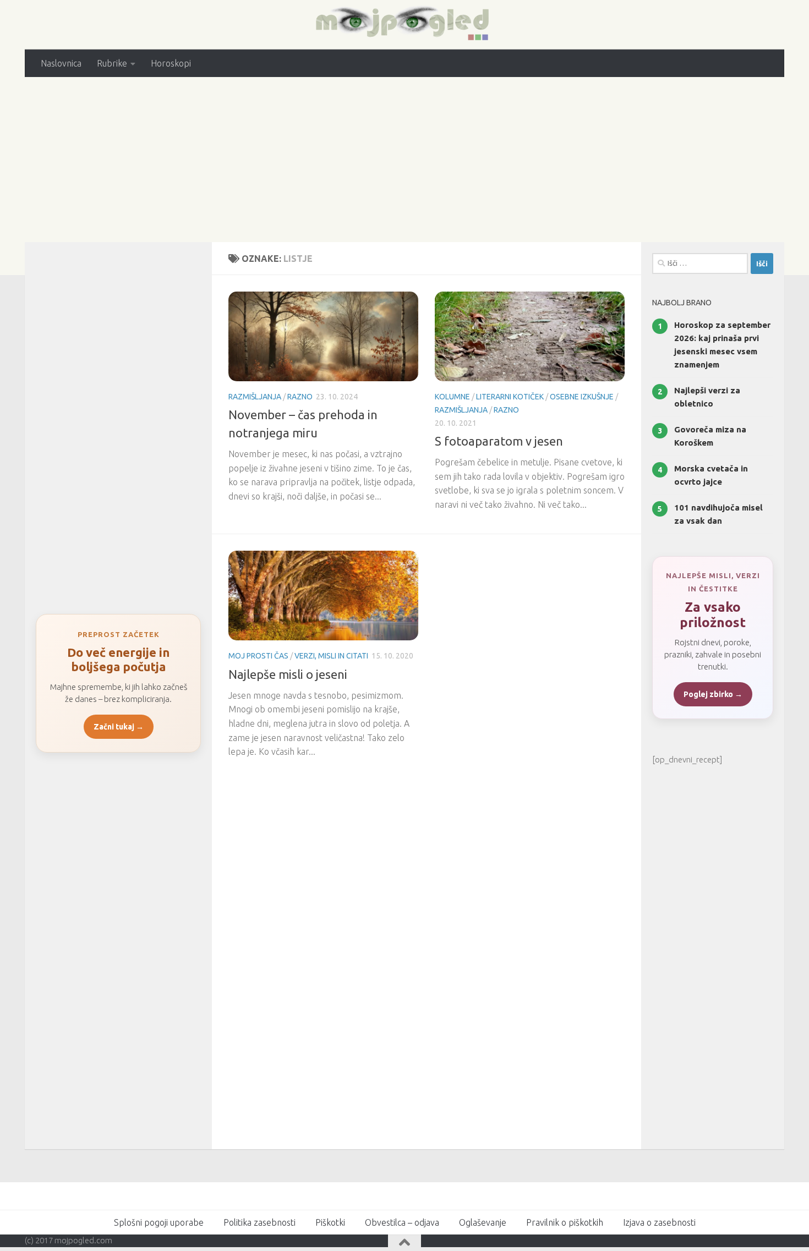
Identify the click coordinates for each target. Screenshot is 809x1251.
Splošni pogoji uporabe (159, 1222)
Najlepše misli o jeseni (287, 674)
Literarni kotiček (510, 396)
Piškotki (330, 1222)
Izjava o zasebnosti (659, 1222)
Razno (300, 396)
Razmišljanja (254, 396)
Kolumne (452, 396)
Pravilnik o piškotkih (564, 1222)
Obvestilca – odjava (402, 1222)
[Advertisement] (404, 160)
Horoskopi (171, 63)
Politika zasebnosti (259, 1222)
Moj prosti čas (258, 655)
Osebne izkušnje (582, 396)
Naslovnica (61, 63)
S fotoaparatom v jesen (499, 441)
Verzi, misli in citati (331, 655)
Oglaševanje (482, 1222)
